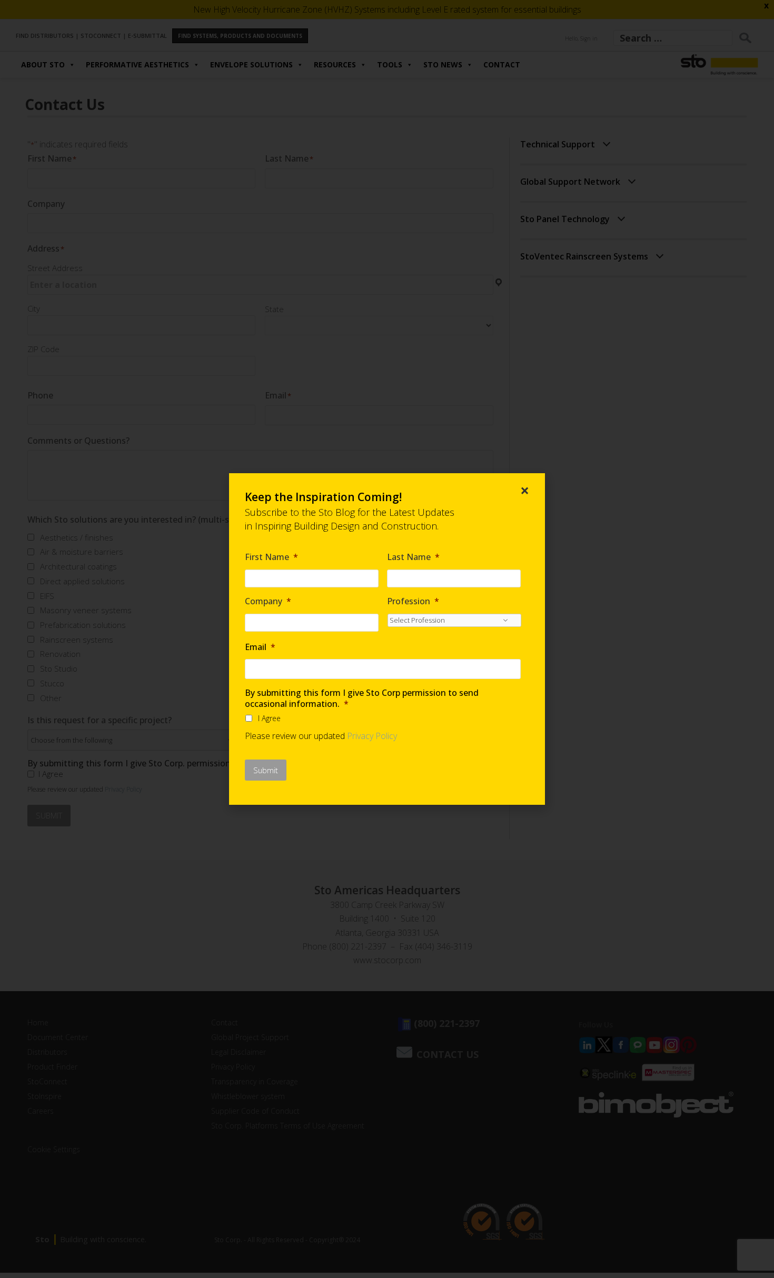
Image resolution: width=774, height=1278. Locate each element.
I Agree (269, 718)
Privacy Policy (372, 736)
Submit (265, 770)
